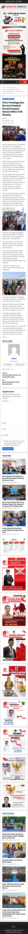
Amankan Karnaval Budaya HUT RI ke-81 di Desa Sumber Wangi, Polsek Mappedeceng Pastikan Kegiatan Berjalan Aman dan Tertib (14, 913)
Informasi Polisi (7, 472)
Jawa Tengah (16, 880)
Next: (10, 382)
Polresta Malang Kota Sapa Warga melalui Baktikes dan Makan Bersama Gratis (13, 530)
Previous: (11, 375)
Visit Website (8, 364)
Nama (4, 423)
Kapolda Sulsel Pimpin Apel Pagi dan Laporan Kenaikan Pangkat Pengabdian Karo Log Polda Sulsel (13, 836)
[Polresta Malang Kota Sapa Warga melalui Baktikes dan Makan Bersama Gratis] (14, 518)
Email (4, 429)
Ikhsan (5, 118)
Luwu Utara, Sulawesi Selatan (15, 906)
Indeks (14, 927)
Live (25, 82)
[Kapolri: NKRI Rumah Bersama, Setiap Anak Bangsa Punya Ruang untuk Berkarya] (14, 874)
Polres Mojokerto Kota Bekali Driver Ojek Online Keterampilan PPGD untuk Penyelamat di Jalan (13, 478)
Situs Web (5, 435)
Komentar (5, 401)
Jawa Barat (10, 856)
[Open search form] (17, 82)
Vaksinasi (11, 99)
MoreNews (10, 932)
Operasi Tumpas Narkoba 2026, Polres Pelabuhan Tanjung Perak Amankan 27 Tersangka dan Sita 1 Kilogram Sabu (13, 504)
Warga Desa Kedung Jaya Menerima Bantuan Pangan (12, 861)
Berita (5, 856)
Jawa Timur (5, 99)
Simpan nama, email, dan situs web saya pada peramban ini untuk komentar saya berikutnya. (14, 443)
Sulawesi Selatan (17, 830)
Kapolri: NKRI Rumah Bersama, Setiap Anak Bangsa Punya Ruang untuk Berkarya (13, 886)
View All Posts (20, 364)
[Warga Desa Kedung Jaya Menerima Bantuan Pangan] (14, 850)
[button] (2, 82)
